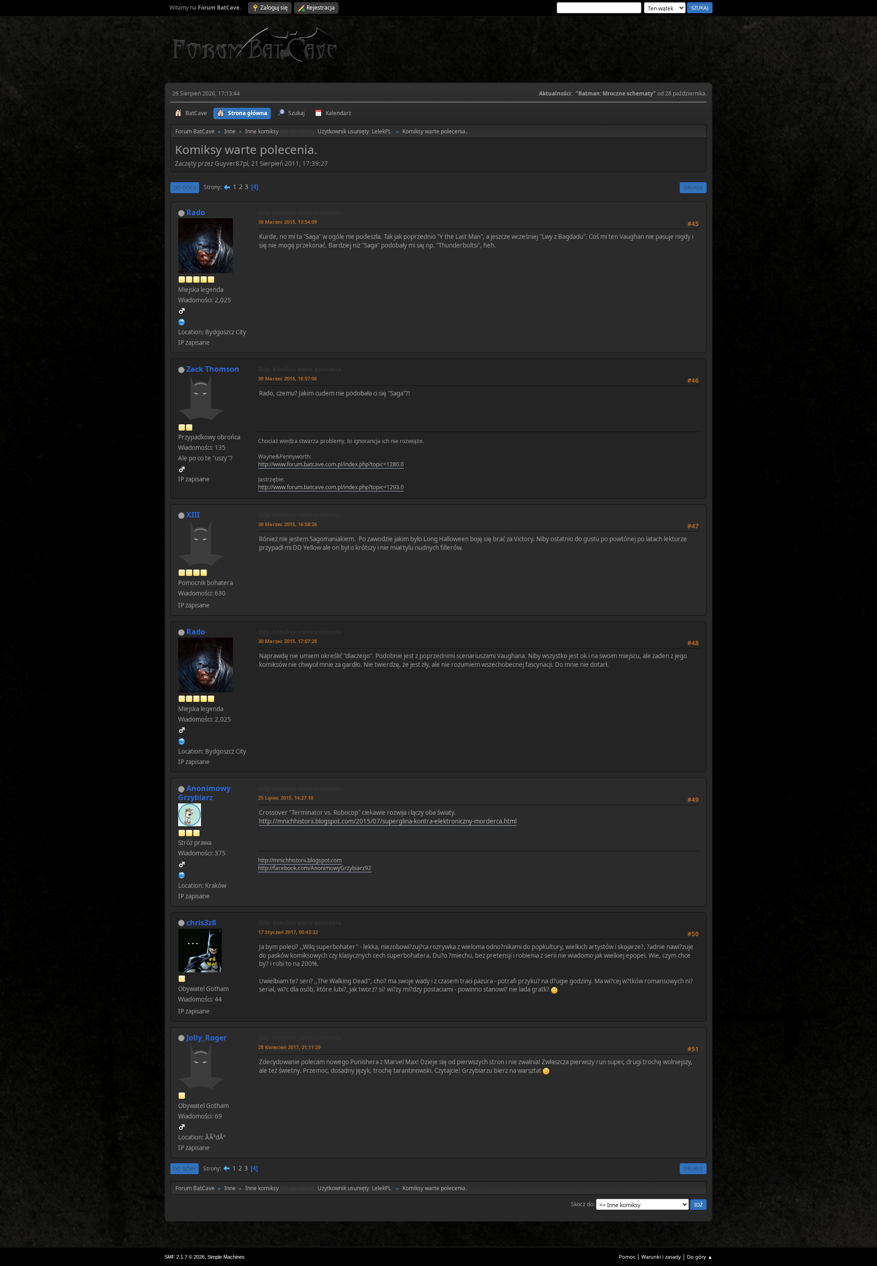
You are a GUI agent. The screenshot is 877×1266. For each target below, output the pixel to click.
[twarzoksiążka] (181, 321)
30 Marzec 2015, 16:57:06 (287, 378)
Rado (195, 212)
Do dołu (184, 187)
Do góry (184, 1168)
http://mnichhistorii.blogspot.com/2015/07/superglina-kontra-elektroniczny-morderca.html (388, 821)
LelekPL (381, 131)
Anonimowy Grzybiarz (204, 792)
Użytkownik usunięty (343, 131)
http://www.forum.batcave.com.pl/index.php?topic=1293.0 (331, 487)
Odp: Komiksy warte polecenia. (300, 212)
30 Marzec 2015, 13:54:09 (287, 221)
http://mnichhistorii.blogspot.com (300, 860)
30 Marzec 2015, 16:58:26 (287, 524)
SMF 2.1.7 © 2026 (184, 1257)
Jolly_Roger (206, 1038)
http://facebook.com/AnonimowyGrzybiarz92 (314, 868)
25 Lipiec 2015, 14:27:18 (285, 797)
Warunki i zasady (661, 1256)
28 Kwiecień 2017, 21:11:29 (289, 1047)
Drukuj (693, 187)
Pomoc (627, 1256)
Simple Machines (226, 1257)
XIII (193, 515)
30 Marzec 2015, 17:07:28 (287, 641)
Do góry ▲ (700, 1256)
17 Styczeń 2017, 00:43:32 (288, 931)
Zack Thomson (212, 369)
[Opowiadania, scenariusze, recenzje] (181, 874)
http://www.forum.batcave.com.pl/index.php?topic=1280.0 (331, 464)
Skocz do (582, 1204)
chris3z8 (201, 923)
